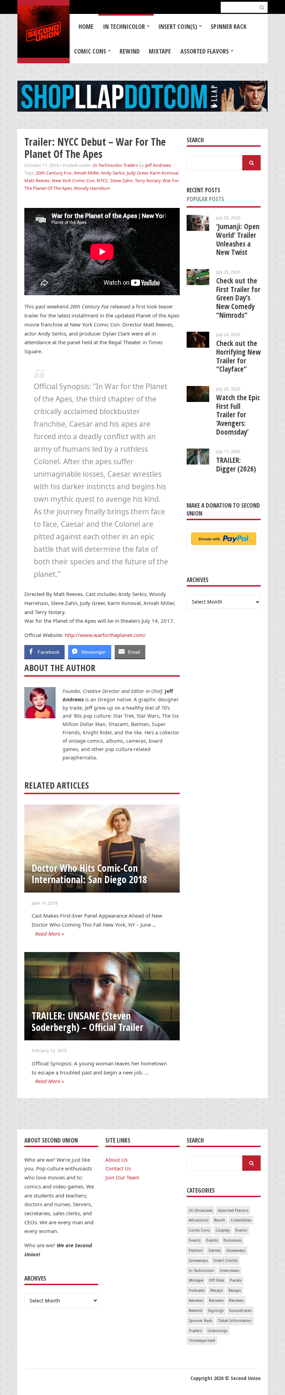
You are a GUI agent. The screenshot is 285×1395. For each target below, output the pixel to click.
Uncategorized (202, 1340)
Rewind (130, 51)
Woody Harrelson (92, 188)
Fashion (196, 1250)
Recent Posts (203, 190)
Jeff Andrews (158, 165)
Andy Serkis (113, 173)
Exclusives (232, 1240)
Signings (215, 1310)
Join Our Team (122, 1177)
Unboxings (217, 1330)
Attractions (199, 1220)
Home (86, 26)
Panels (236, 1280)
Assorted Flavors (204, 51)
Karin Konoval (164, 173)
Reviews (196, 1300)
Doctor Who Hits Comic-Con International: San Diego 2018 (89, 873)
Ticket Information (235, 1320)
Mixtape (160, 51)
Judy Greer (137, 173)
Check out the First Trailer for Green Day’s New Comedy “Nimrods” (238, 298)
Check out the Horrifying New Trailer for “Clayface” (238, 356)
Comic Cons (90, 51)
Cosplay (222, 1230)
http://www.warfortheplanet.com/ (105, 634)
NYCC (102, 180)
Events (241, 1230)
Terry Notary (148, 180)
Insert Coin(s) (177, 26)
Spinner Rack (228, 26)
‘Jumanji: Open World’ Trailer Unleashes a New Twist (238, 239)
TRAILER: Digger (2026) (236, 464)
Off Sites (216, 1280)
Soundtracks (240, 1310)
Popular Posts (205, 199)
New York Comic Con (73, 180)
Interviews (229, 1270)
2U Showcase (200, 1210)
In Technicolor (124, 26)
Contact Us (118, 1168)
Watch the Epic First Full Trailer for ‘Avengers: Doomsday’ (238, 415)
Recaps (216, 1290)
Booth (219, 1220)
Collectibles (241, 1220)
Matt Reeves (37, 180)
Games (215, 1250)
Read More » (49, 933)
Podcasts (197, 1290)
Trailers (130, 165)
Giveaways (235, 1250)
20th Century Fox (54, 173)
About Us (116, 1159)
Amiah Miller (86, 173)
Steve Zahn (121, 180)
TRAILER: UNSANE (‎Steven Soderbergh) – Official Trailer (87, 1021)
